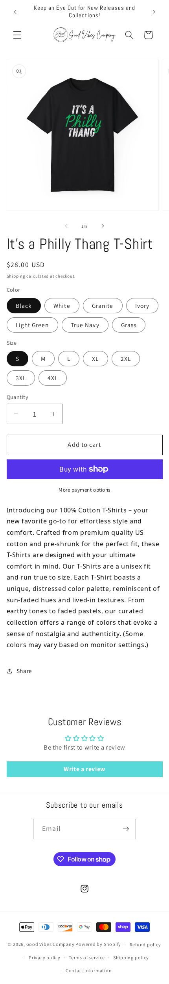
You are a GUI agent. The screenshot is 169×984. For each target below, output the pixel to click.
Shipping (16, 276)
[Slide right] (102, 226)
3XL (21, 378)
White (61, 305)
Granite (103, 305)
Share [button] (24, 671)
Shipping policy (131, 957)
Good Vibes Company (50, 944)
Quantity (18, 397)
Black (24, 305)
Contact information (89, 970)
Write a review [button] (84, 769)
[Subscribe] (125, 829)
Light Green (32, 325)
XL (95, 358)
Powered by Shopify (98, 944)
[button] (17, 35)
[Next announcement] (154, 11)
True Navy (85, 325)
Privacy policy (45, 957)
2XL (126, 358)
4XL (53, 378)
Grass (129, 325)
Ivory (142, 305)
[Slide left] (66, 226)
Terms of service (87, 957)
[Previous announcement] (15, 11)
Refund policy (145, 944)
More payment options (84, 490)
